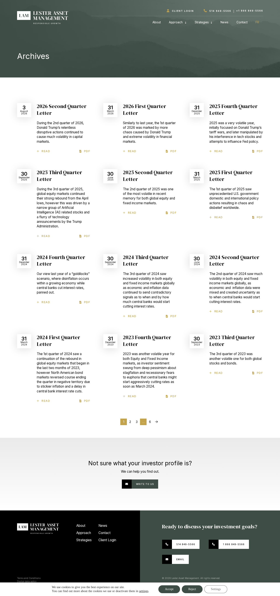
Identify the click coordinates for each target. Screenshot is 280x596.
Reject (192, 589)
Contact (242, 22)
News (224, 22)
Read (46, 151)
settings (143, 591)
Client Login (182, 11)
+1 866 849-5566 (249, 10)
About (156, 22)
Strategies (202, 22)
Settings (216, 589)
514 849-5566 (219, 11)
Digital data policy (27, 581)
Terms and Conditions (28, 578)
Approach (176, 22)
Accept (169, 589)
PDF (87, 151)
